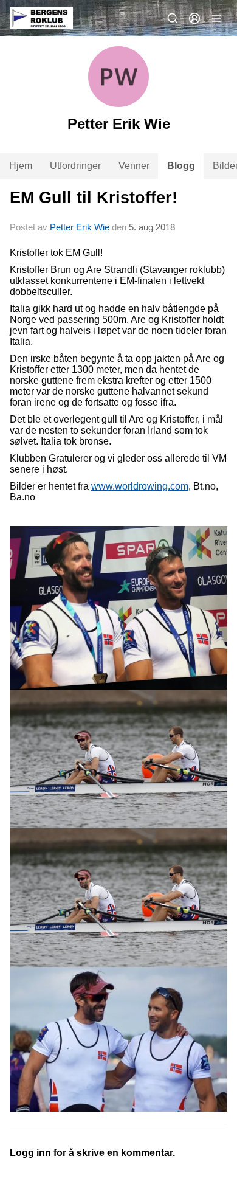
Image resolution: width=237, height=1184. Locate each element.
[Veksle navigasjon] (216, 18)
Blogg (181, 166)
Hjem (20, 166)
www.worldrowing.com (139, 486)
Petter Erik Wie (79, 227)
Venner (133, 166)
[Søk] (173, 18)
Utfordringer (75, 166)
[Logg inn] (194, 18)
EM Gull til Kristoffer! (93, 198)
